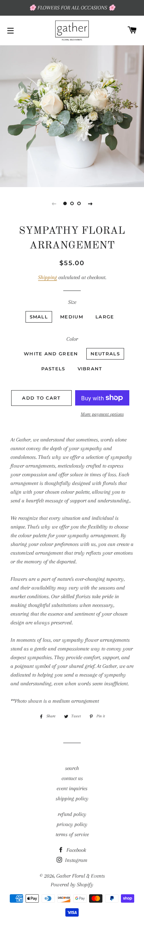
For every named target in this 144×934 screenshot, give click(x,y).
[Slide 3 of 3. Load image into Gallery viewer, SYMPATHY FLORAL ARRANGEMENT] (78, 203)
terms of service (72, 834)
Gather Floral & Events (80, 876)
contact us (72, 778)
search (72, 768)
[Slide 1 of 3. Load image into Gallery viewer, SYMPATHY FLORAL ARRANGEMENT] (65, 203)
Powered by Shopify (72, 884)
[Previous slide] (54, 203)
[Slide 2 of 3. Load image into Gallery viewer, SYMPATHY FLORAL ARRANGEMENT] (72, 203)
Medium (71, 316)
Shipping (47, 277)
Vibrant (90, 368)
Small (39, 316)
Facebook (75, 850)
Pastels (53, 368)
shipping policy (72, 798)
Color (72, 339)
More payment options (102, 414)
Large (104, 316)
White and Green (51, 353)
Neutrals (105, 353)
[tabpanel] (72, 115)
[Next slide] (90, 203)
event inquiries (72, 788)
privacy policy (72, 824)
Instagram (75, 860)
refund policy (72, 814)
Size (72, 302)
